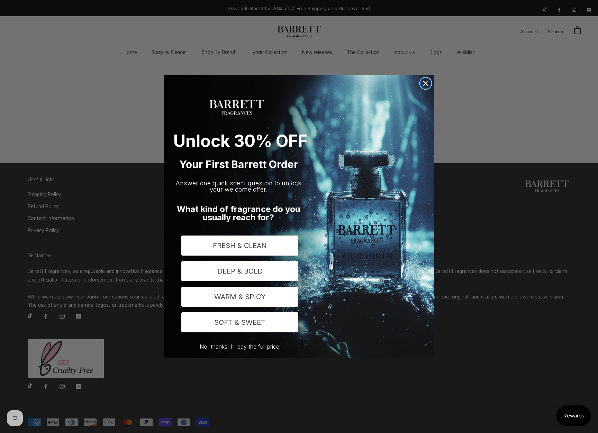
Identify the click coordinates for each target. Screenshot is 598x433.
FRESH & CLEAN (240, 245)
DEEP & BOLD (240, 271)
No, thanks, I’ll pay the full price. (240, 346)
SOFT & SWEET (239, 322)
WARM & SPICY (240, 297)
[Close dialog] (425, 83)
